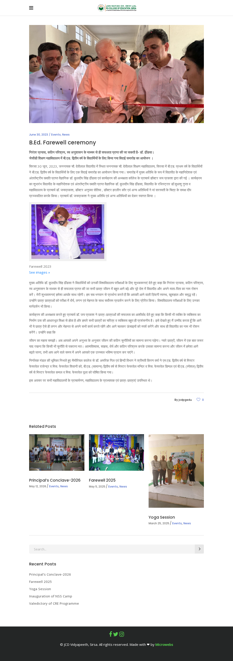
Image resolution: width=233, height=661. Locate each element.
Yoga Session (162, 517)
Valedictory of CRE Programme (54, 603)
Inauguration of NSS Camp (50, 596)
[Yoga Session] (176, 471)
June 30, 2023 (38, 134)
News (66, 134)
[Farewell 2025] (116, 452)
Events (56, 134)
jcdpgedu (185, 400)
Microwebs (164, 644)
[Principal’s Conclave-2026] (56, 452)
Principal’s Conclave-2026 (55, 480)
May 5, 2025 (97, 486)
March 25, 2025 (159, 523)
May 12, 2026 (37, 486)
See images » (39, 272)
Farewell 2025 (102, 480)
